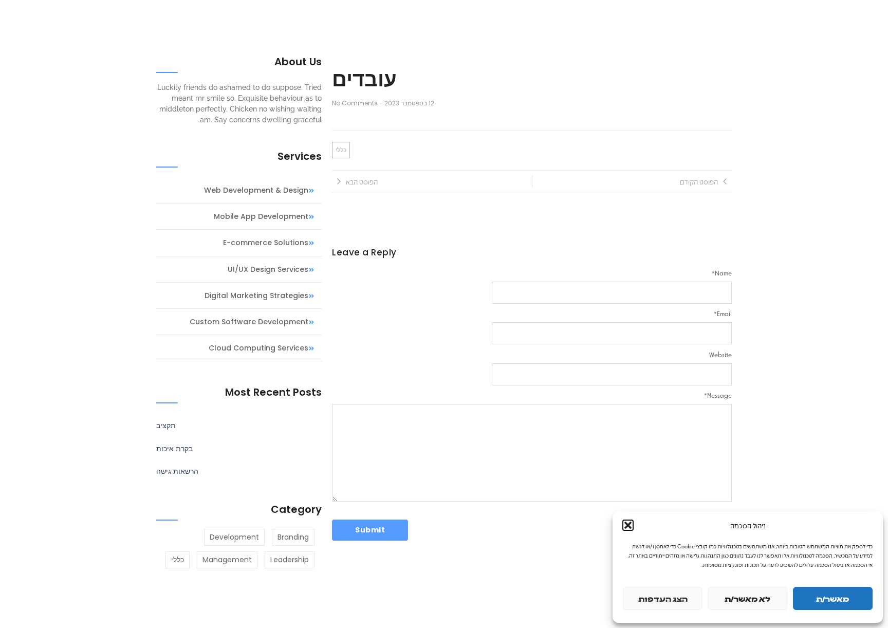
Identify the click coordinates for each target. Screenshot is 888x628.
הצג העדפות (663, 599)
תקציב (166, 425)
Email (723, 313)
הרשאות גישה (177, 471)
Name (722, 272)
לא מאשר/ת (747, 599)
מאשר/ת (832, 599)
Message (718, 395)
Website (720, 354)
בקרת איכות (174, 448)
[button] (628, 525)
